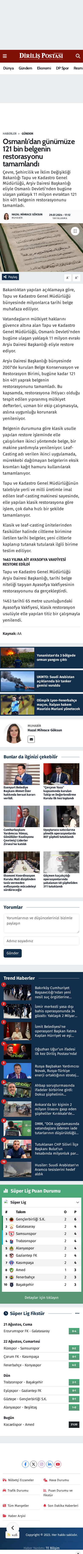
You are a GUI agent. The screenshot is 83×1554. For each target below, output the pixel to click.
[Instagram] (41, 1464)
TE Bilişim (53, 1548)
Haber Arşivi (17, 1516)
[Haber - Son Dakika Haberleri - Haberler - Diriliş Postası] (41, 56)
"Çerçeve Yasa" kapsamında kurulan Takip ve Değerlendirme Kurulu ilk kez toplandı (59, 793)
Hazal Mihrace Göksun (45, 730)
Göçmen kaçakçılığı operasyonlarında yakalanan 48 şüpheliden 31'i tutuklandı (60, 881)
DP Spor (62, 68)
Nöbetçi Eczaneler (21, 1480)
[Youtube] (57, 1464)
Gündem (25, 68)
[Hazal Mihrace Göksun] (14, 733)
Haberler (9, 133)
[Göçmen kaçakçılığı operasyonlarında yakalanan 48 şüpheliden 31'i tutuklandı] (61, 862)
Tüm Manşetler (18, 1506)
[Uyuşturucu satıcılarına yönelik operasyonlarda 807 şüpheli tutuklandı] (61, 816)
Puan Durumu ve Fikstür (58, 1493)
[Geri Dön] (12, 1528)
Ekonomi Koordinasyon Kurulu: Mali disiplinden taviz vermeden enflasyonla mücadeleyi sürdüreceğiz (20, 883)
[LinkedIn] (49, 1464)
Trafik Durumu (18, 1490)
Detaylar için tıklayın (42, 1297)
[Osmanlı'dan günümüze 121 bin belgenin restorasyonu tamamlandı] (41, 247)
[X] (33, 1464)
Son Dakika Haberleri (63, 1506)
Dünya (8, 68)
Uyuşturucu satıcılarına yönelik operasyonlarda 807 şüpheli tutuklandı (59, 833)
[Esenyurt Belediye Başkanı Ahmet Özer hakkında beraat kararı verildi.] (22, 774)
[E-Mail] (31, 739)
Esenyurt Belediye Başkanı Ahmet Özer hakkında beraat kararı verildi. (19, 793)
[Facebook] (25, 1464)
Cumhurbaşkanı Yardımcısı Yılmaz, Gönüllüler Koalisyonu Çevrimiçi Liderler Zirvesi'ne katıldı (19, 837)
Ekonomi (44, 68)
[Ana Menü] (5, 56)
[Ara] (78, 56)
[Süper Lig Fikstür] (77, 1313)
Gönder (13, 953)
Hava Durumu (59, 1480)
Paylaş (12, 277)
